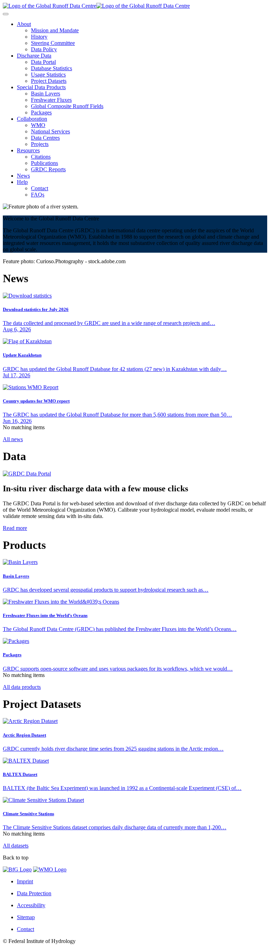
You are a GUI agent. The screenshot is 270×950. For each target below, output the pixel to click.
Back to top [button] (15, 858)
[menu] (5, 14)
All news (13, 439)
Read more (15, 528)
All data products (22, 687)
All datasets (15, 846)
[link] (24, 24)
